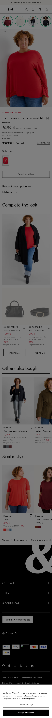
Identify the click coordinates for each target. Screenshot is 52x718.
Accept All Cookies (26, 712)
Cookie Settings (26, 704)
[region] (26, 701)
